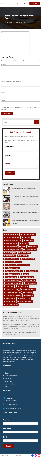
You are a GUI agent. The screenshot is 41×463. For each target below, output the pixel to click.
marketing (33, 247)
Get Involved (8, 381)
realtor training (23, 286)
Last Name (9, 155)
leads (23, 247)
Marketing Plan (31, 250)
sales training (10, 298)
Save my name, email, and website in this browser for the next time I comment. (21, 109)
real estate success (12, 268)
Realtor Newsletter (12, 280)
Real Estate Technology (14, 271)
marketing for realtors (13, 250)
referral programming (13, 292)
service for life (25, 298)
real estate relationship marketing (17, 265)
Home (6, 373)
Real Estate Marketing (13, 262)
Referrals (29, 292)
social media (10, 301)
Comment (4, 64)
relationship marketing (13, 295)
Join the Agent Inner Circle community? (11, 82)
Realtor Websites (12, 289)
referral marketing (29, 289)
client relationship (29, 234)
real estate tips (32, 271)
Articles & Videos (10, 384)
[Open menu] (24, 3)
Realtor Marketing (27, 277)
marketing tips (11, 253)
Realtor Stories (31, 283)
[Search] (36, 122)
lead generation (11, 247)
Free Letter (29, 240)
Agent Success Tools (11, 376)
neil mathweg (10, 256)
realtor (26, 274)
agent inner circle (12, 234)
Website (3, 100)
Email (3, 92)
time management (26, 301)
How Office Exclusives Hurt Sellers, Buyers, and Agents (23, 188)
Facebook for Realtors (13, 240)
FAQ (6, 386)
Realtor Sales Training (13, 283)
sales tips (29, 295)
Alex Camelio (9, 22)
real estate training (12, 274)
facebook (27, 237)
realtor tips (9, 286)
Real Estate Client (12, 259)
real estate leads (28, 259)
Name (3, 85)
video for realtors (12, 304)
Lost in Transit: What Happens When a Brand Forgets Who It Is (25, 204)
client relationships (12, 237)
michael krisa (25, 253)
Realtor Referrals (29, 280)
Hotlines (25, 243)
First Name (9, 146)
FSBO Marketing (11, 243)
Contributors (8, 378)
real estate (24, 256)
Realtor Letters (11, 277)
